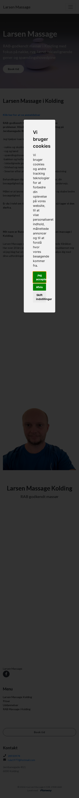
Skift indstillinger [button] (41, 297)
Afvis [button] (39, 287)
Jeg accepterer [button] (41, 277)
